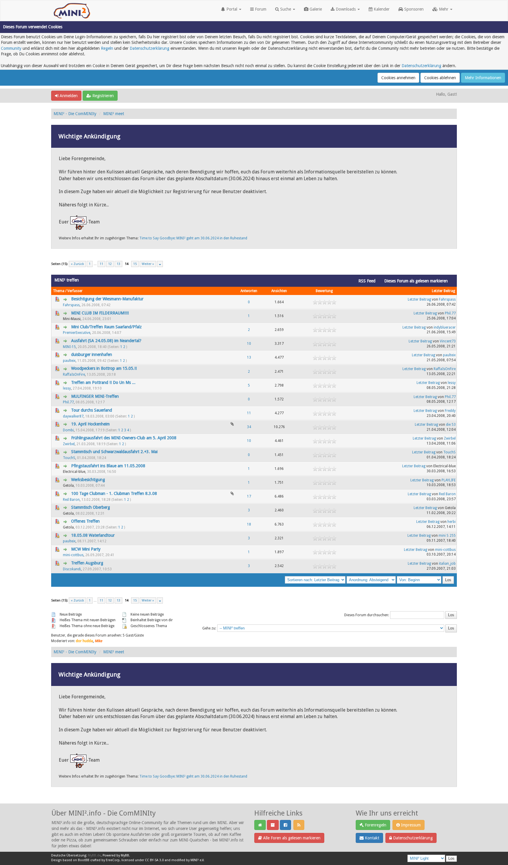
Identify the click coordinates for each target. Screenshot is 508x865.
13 (118, 264)
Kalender (381, 9)
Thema (58, 291)
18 (249, 524)
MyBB (125, 855)
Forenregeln (375, 825)
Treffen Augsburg (87, 563)
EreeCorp (113, 860)
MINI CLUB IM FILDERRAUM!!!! (100, 313)
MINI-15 (69, 347)
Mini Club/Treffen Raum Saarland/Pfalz (106, 326)
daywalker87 (73, 416)
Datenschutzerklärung (149, 48)
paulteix (69, 361)
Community (11, 48)
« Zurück (77, 264)
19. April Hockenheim (90, 424)
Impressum (410, 825)
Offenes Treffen (85, 521)
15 (135, 264)
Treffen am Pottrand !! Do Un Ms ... (103, 382)
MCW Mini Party (86, 549)
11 (101, 264)
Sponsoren (413, 9)
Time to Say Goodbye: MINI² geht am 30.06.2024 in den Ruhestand (193, 238)
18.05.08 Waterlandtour (93, 535)
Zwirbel (69, 444)
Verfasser (75, 291)
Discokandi (72, 569)
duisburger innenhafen (91, 354)
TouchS (69, 458)
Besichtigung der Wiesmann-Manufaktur (107, 298)
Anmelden (68, 95)
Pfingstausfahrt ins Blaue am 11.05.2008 (108, 465)
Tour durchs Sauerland (91, 410)
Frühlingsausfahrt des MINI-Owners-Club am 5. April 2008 (123, 437)
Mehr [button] (443, 9)
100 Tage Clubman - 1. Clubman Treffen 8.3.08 (114, 493)
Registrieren (102, 95)
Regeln (107, 48)
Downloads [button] (346, 9)
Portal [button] (231, 9)
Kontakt (371, 838)
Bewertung (324, 291)
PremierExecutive (76, 333)
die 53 (451, 424)
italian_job (447, 563)
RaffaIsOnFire (74, 374)
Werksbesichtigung (88, 479)
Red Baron (71, 500)
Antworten (248, 291)
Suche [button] (285, 9)
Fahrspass (71, 305)
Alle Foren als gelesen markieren (291, 838)
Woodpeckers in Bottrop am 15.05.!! (104, 368)
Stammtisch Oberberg (90, 507)
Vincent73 (448, 341)
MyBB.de (94, 855)
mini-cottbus (73, 555)
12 (110, 264)
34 (249, 427)
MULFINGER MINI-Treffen (95, 396)
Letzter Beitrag (443, 291)
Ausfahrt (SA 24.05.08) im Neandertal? (106, 340)
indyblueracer (445, 327)
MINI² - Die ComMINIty (75, 113)
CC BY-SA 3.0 (154, 860)
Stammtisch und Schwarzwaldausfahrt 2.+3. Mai (114, 451)
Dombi (68, 430)
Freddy (450, 411)
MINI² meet (113, 113)
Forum (260, 9)
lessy (67, 388)
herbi (451, 522)
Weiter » (148, 264)
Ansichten (279, 291)
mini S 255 (447, 535)
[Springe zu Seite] (160, 264)
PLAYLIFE (449, 480)
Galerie (315, 9)
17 (249, 496)
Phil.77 (450, 313)
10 (249, 344)
